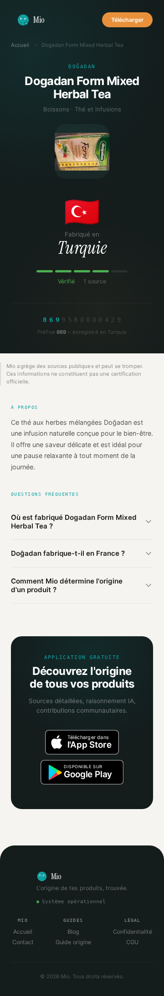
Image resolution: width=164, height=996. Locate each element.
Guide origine (73, 942)
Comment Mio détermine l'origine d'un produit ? (67, 585)
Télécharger (127, 19)
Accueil (20, 45)
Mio (39, 19)
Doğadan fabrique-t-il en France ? (68, 553)
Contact (23, 942)
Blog (73, 931)
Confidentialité (132, 931)
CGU (132, 942)
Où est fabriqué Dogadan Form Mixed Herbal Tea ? (74, 521)
